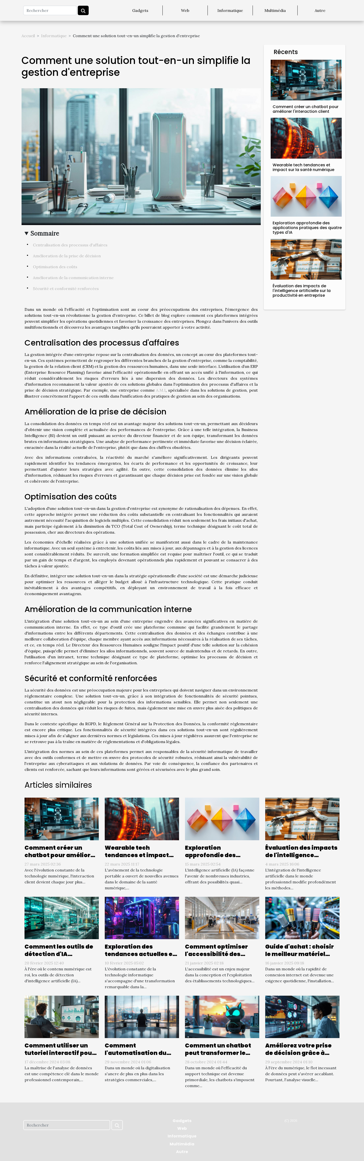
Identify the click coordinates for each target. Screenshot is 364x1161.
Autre (320, 10)
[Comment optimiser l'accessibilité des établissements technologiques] (222, 917)
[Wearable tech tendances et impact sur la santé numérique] (306, 137)
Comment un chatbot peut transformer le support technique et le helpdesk (220, 1057)
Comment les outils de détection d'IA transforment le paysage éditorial (59, 958)
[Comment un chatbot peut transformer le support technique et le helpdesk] (222, 1016)
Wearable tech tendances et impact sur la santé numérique (303, 167)
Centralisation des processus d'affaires (70, 244)
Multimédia (275, 10)
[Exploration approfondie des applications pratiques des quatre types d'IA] (306, 195)
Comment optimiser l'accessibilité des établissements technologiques (216, 958)
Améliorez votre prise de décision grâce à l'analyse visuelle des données (298, 1057)
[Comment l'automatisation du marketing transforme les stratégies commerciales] (142, 1016)
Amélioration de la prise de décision (67, 255)
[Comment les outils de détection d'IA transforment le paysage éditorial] (62, 917)
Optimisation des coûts (55, 266)
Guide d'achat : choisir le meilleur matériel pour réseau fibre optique (299, 958)
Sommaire (45, 233)
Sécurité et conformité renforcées (66, 288)
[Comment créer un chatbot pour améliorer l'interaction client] (306, 79)
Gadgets (140, 10)
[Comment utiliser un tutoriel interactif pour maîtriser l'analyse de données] (62, 1016)
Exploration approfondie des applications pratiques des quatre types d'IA (307, 227)
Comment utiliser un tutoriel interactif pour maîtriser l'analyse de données (60, 1057)
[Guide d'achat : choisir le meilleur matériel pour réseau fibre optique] (302, 917)
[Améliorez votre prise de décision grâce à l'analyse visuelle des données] (302, 1016)
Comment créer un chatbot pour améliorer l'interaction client (305, 109)
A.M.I (161, 390)
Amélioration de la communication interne (73, 277)
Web (185, 10)
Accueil (28, 35)
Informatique (230, 10)
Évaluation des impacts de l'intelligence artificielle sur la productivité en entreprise (302, 290)
